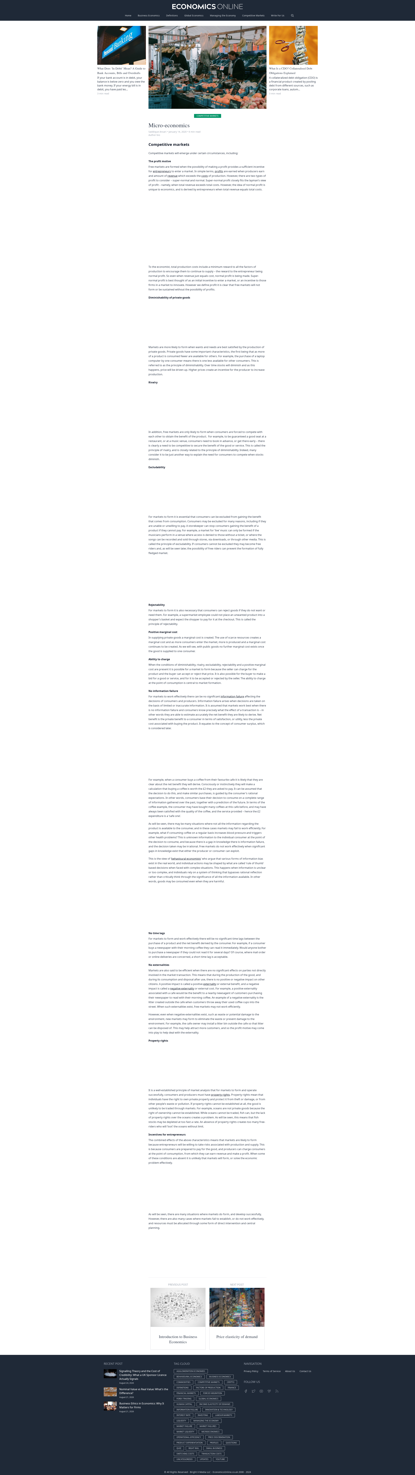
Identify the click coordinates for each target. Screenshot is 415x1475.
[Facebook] (246, 1391)
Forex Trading (184, 1398)
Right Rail (194, 1448)
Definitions (172, 15)
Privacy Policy (251, 1371)
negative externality (182, 988)
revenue (172, 176)
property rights (220, 1094)
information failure (232, 696)
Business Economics (149, 15)
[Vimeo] (269, 1391)
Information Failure (187, 1409)
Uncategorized (185, 1459)
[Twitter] (253, 1391)
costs (204, 176)
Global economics (208, 1398)
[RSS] (277, 1391)
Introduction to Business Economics (178, 1339)
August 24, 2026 (126, 1383)
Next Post (237, 1284)
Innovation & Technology (219, 1409)
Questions (231, 1442)
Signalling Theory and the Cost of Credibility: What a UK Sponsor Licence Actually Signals (142, 1375)
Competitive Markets (253, 15)
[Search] (292, 15)
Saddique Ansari (157, 131)
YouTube (220, 1459)
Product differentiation (190, 1442)
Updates (204, 1459)
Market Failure (184, 1426)
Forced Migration (212, 1393)
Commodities (183, 1382)
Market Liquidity (185, 1431)
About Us (290, 1371)
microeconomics (210, 1431)
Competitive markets (208, 115)
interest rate (183, 1415)
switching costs (185, 1453)
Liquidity (181, 1420)
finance (232, 1387)
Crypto (230, 1382)
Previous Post (178, 1284)
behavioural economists (186, 858)
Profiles (214, 1442)
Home (128, 15)
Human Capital (184, 1404)
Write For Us (277, 15)
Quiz (179, 1448)
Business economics (220, 1376)
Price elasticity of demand (237, 1336)
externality (209, 984)
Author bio (154, 134)
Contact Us (305, 1371)
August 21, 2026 (126, 1397)
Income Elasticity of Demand (214, 1404)
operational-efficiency (189, 1437)
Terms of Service (272, 1371)
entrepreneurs (162, 171)
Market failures (208, 1426)
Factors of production (208, 1387)
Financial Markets (186, 1393)
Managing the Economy (223, 15)
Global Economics (193, 15)
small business (214, 1448)
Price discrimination (219, 1437)
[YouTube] (261, 1391)
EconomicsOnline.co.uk (225, 1472)
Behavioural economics (189, 1376)
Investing (203, 1415)
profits (219, 171)
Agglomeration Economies (191, 1371)
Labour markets (223, 1415)
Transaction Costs (212, 1453)
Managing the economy (206, 1420)
